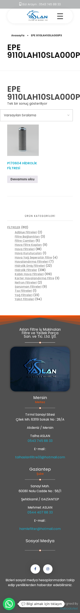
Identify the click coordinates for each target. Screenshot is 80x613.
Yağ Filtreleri (23, 295)
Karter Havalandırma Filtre (34, 278)
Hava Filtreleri (25, 249)
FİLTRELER (13, 227)
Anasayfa (17, 35)
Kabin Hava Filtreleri (29, 274)
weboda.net (69, 608)
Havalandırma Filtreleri (31, 262)
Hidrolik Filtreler (26, 270)
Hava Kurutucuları (28, 253)
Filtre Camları (25, 241)
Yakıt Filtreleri (24, 299)
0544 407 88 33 (40, 512)
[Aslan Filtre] (37, 15)
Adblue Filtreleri (26, 232)
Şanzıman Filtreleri (28, 287)
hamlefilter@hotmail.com (40, 528)
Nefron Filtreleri (26, 283)
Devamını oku (22, 179)
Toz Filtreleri (23, 291)
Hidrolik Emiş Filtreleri (30, 266)
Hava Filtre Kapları (28, 245)
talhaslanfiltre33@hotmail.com (40, 457)
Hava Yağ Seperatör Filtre (33, 258)
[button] (9, 604)
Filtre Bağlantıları (27, 237)
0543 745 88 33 (40, 440)
